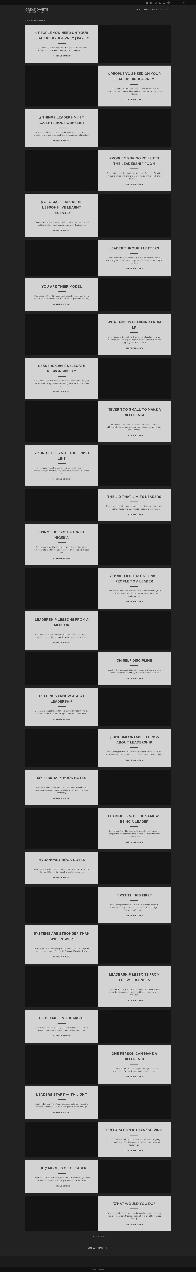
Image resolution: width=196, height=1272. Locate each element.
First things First (134, 895)
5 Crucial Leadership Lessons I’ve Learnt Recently (62, 207)
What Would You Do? (134, 1204)
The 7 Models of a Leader (62, 1168)
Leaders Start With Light (61, 1094)
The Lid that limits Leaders (134, 497)
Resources (157, 9)
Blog (146, 9)
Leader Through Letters (134, 248)
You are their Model (61, 286)
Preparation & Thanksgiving (134, 1130)
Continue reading (61, 56)
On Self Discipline (134, 660)
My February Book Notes (61, 778)
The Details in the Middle (62, 1018)
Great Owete (36, 9)
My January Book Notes (61, 860)
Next (103, 1236)
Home (139, 9)
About (167, 9)
